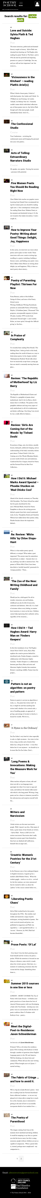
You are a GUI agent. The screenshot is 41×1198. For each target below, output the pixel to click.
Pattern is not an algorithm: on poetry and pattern (22, 687)
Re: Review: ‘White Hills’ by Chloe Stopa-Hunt (23, 538)
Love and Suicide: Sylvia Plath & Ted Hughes (21, 34)
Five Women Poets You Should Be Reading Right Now (24, 187)
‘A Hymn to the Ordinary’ (24, 728)
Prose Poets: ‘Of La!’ (23, 944)
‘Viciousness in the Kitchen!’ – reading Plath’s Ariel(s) (22, 81)
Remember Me (21, 28)
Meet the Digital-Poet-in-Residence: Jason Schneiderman (23, 1030)
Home (3, 9)
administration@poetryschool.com (23, 1172)
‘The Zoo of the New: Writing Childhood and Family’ (23, 585)
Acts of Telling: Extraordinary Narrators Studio (20, 156)
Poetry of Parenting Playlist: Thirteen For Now (23, 284)
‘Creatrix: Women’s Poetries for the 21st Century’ (23, 858)
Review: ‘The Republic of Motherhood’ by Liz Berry (24, 382)
